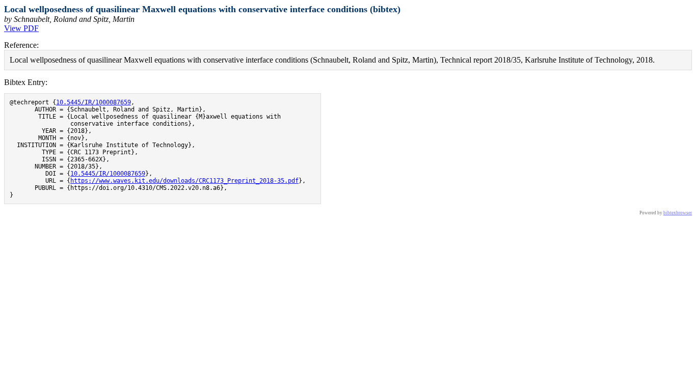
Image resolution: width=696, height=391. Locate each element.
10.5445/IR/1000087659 (93, 102)
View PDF (21, 28)
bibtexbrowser (677, 212)
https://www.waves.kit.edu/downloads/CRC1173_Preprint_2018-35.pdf (184, 180)
